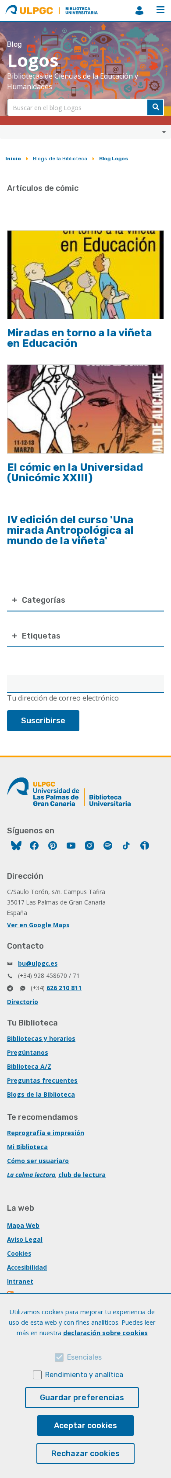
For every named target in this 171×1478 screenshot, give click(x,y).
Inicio (13, 158)
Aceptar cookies (85, 1425)
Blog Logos (113, 158)
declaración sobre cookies (105, 1333)
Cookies (19, 1253)
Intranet (20, 1281)
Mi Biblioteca (27, 1147)
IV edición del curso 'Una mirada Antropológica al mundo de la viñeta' (70, 530)
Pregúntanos (27, 1052)
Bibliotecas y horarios (41, 1038)
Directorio (22, 1002)
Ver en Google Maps (38, 925)
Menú (160, 10)
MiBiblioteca (139, 10)
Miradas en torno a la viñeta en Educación (79, 338)
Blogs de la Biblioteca (60, 158)
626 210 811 (64, 988)
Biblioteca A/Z (29, 1066)
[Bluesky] (16, 847)
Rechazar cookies (85, 1453)
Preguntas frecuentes (42, 1080)
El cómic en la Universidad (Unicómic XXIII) (75, 472)
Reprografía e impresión (45, 1133)
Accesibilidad (27, 1267)
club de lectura (82, 1175)
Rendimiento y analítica (84, 1375)
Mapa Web (23, 1225)
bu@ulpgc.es (37, 963)
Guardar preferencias (82, 1397)
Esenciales (84, 1357)
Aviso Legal (25, 1239)
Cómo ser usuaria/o (38, 1161)
